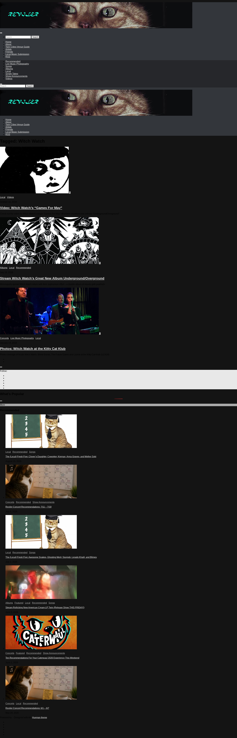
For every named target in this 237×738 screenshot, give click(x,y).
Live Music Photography (17, 64)
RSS (7, 57)
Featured (19, 603)
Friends (9, 52)
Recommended (12, 61)
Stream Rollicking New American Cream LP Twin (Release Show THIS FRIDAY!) (44, 607)
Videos (8, 78)
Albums (9, 69)
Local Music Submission (17, 54)
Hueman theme (39, 717)
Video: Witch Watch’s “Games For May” (31, 208)
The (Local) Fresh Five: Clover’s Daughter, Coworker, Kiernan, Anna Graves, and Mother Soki (50, 456)
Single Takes (11, 74)
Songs (8, 66)
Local (8, 71)
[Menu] (1, 32)
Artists (8, 49)
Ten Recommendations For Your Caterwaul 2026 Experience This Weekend (42, 658)
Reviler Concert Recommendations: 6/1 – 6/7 (27, 708)
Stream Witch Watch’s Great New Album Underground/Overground (52, 278)
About (8, 44)
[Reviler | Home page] (96, 27)
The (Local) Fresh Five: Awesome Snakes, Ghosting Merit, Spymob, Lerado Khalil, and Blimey (51, 557)
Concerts (4, 338)
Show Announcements (16, 76)
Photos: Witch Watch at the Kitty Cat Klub (33, 348)
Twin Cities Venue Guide (17, 47)
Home (8, 42)
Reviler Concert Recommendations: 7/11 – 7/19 (28, 507)
